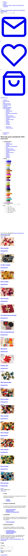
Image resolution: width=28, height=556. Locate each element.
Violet (8, 201)
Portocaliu (9, 193)
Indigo (8, 180)
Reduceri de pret (9, 127)
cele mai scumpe (6, 234)
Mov (8, 186)
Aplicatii (5, 100)
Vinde (4, 4)
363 (5, 236)
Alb (8, 159)
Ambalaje (8, 121)
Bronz (8, 169)
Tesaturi (7, 118)
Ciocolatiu (9, 170)
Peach (8, 192)
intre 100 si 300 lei (11, 210)
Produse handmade (7, 107)
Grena (8, 177)
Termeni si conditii (4, 539)
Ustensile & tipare (7, 104)
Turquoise (9, 199)
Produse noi (8, 126)
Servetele (5, 106)
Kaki (8, 182)
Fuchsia (9, 174)
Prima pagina (6, 132)
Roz (8, 196)
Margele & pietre (7, 103)
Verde (8, 200)
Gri (8, 178)
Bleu (8, 168)
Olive (8, 191)
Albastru (9, 161)
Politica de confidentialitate (15, 539)
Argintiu (9, 164)
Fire (4, 102)
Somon (9, 197)
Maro (8, 185)
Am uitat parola (4, 554)
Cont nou (5, 2)
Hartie (7, 120)
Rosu (8, 195)
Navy (8, 188)
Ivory (8, 181)
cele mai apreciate (16, 233)
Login (4, 1)
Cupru (8, 173)
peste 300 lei (10, 212)
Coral (8, 172)
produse (5, 134)
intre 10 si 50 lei (10, 208)
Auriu (8, 165)
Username (3, 545)
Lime (8, 184)
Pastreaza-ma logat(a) (6, 551)
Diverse (7, 112)
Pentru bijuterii (6, 101)
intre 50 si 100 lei (11, 209)
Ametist (9, 162)
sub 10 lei (9, 206)
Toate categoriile (6, 108)
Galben (9, 176)
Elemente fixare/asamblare (11, 113)
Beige (8, 166)
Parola (2, 548)
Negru (8, 189)
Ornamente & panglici (10, 117)
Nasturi (7, 123)
